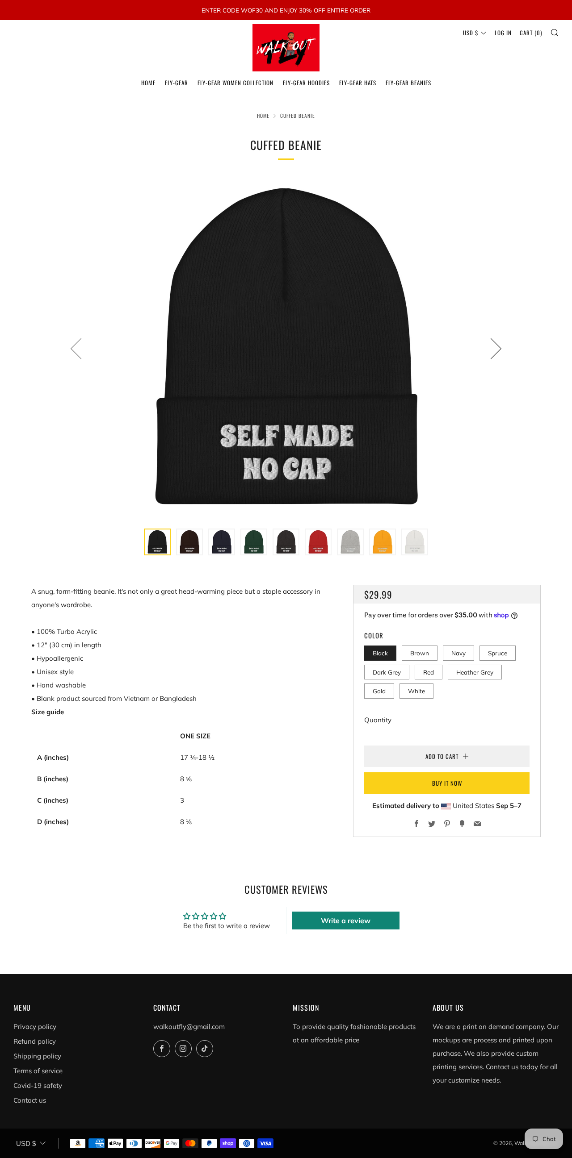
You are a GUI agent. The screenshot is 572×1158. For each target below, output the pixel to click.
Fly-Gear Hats (357, 82)
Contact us (29, 1100)
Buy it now (447, 783)
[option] (286, 348)
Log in (503, 32)
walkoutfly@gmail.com (189, 1026)
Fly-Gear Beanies (408, 82)
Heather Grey (474, 672)
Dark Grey (387, 672)
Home (148, 82)
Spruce (497, 653)
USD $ (470, 32)
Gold (379, 691)
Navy (458, 653)
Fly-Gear (176, 82)
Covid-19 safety (37, 1085)
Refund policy (34, 1041)
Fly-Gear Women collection (235, 82)
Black (380, 653)
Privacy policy (34, 1026)
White (416, 691)
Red (428, 672)
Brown (419, 653)
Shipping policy (37, 1056)
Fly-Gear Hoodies (306, 82)
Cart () (531, 32)
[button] (157, 542)
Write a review (345, 920)
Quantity (377, 720)
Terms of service (38, 1070)
